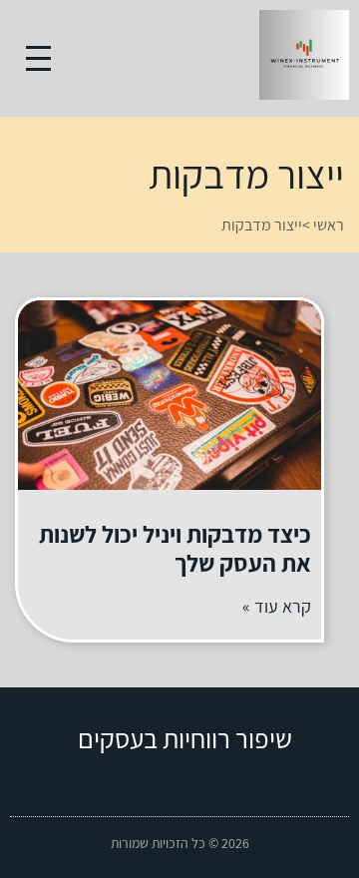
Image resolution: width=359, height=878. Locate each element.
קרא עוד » (276, 606)
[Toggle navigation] (38, 58)
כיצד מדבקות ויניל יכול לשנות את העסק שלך (175, 548)
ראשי (328, 225)
